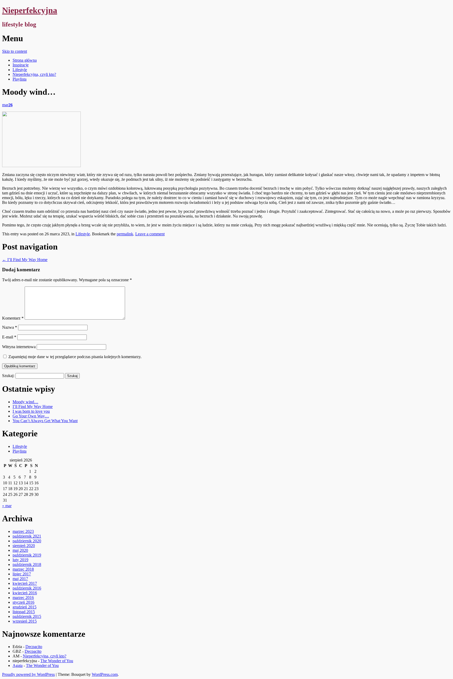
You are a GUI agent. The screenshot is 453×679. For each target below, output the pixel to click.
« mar (7, 505)
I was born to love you (31, 411)
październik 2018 (27, 564)
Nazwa (9, 327)
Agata (18, 665)
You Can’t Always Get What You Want (45, 420)
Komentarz (13, 318)
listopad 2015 (24, 611)
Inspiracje (21, 65)
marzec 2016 (23, 597)
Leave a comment (150, 234)
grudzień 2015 (24, 607)
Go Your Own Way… (31, 416)
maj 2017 (20, 578)
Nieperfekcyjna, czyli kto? (34, 74)
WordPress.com (105, 674)
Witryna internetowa (19, 346)
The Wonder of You (56, 661)
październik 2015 (27, 616)
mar (7, 105)
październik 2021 (27, 536)
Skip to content (14, 51)
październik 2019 (27, 555)
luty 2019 (20, 560)
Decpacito (33, 646)
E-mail (9, 337)
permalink (125, 234)
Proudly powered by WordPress (28, 674)
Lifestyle (20, 69)
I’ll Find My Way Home (24, 259)
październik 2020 (27, 541)
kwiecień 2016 (25, 593)
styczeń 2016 (23, 602)
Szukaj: (8, 375)
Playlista (19, 79)
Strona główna (25, 60)
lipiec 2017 (22, 574)
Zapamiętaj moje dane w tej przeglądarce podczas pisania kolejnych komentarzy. (75, 356)
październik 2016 (27, 588)
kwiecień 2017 (25, 583)
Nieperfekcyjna (29, 10)
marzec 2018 (23, 569)
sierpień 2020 (24, 545)
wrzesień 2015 (25, 621)
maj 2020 (20, 550)
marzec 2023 (23, 531)
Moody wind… (25, 402)
